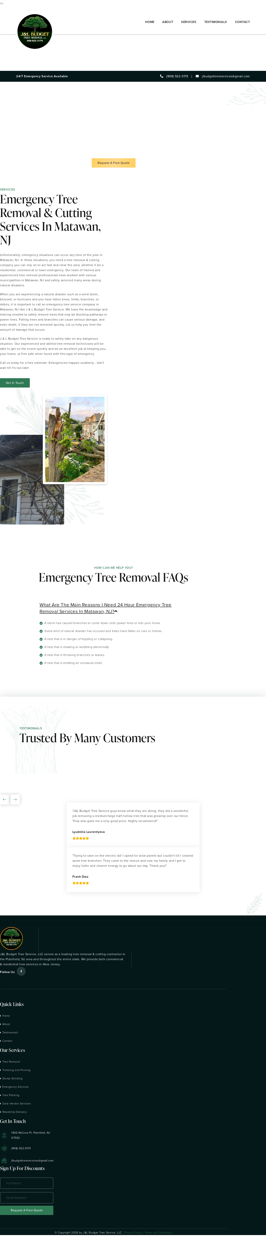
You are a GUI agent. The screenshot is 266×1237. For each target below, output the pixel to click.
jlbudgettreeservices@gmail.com (32, 1161)
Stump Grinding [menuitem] (11, 38)
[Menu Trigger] (1, 3)
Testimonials (10, 1032)
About (6, 1024)
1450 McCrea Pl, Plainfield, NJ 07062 (30, 1135)
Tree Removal (11, 1062)
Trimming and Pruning (16, 1070)
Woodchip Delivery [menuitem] (14, 58)
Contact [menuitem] (5, 68)
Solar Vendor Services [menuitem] (16, 53)
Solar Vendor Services (16, 1104)
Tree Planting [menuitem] (9, 48)
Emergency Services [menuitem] (15, 43)
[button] (113, 608)
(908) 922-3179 (21, 1148)
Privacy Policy (133, 1233)
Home (6, 1016)
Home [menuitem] (4, 7)
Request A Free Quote (114, 163)
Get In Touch (15, 383)
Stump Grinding (12, 1078)
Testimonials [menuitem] (9, 63)
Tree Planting (10, 1095)
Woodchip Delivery (14, 1112)
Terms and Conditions (158, 1233)
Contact (7, 1041)
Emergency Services (15, 1087)
